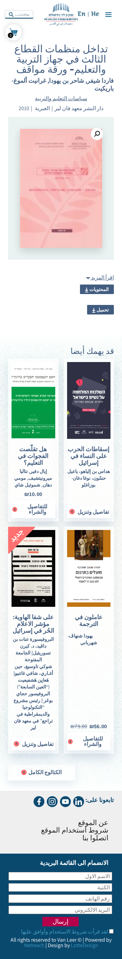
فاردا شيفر (100, 80)
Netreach (34, 945)
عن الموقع (93, 823)
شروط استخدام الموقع (74, 830)
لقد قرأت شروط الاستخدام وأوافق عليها (64, 931)
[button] (97, 134)
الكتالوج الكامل (44, 772)
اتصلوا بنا (95, 838)
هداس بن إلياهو (95, 471)
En (81, 14)
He (95, 14)
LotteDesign (84, 945)
